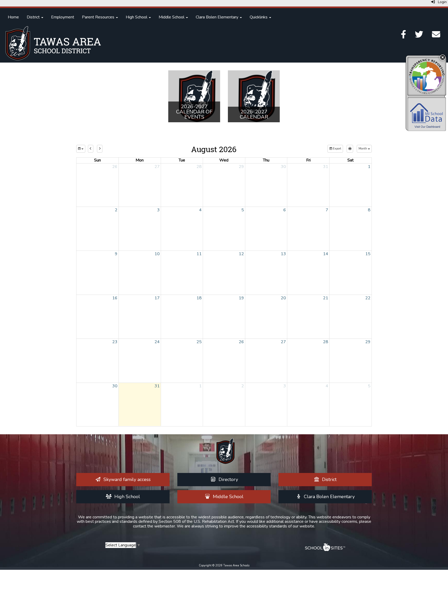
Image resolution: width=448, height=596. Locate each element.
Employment (62, 17)
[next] (99, 149)
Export (336, 149)
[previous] (90, 149)
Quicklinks (259, 17)
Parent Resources (98, 17)
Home (13, 17)
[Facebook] (403, 36)
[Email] (436, 36)
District (34, 17)
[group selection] (80, 149)
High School (137, 17)
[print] (350, 149)
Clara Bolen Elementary (217, 17)
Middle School (172, 17)
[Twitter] (419, 36)
